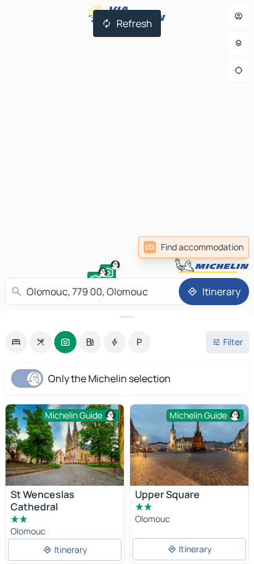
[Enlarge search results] (127, 317)
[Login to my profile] (238, 16)
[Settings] (238, 43)
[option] (16, 342)
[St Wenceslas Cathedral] (65, 447)
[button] (108, 272)
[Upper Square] (189, 446)
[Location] (238, 70)
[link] (193, 247)
